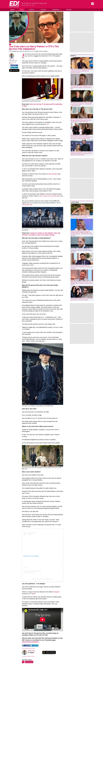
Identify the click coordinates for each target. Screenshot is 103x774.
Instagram (56, 592)
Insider (68, 9)
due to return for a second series (49, 196)
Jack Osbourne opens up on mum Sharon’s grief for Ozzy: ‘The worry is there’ (82, 299)
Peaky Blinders (53, 174)
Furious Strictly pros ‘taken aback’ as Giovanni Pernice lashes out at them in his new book (81, 267)
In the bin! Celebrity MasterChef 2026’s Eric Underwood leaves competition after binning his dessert (82, 71)
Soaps (32, 9)
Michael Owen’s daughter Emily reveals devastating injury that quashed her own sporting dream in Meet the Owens (81, 120)
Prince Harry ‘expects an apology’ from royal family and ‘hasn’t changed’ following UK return (81, 250)
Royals (43, 9)
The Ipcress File (27, 204)
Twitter (33, 593)
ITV (12, 62)
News (12, 9)
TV (21, 9)
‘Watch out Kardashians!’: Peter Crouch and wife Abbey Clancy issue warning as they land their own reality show (82, 153)
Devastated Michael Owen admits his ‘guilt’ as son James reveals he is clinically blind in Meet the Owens (81, 104)
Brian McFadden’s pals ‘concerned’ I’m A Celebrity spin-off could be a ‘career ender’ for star (81, 283)
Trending (56, 9)
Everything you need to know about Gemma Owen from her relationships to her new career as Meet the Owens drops (82, 137)
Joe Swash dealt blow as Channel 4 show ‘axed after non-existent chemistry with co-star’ (81, 87)
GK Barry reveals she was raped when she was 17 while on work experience (81, 216)
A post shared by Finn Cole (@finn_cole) (42, 579)
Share (14, 65)
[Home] (14, 4)
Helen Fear (11, 59)
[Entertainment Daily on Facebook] (92, 3)
